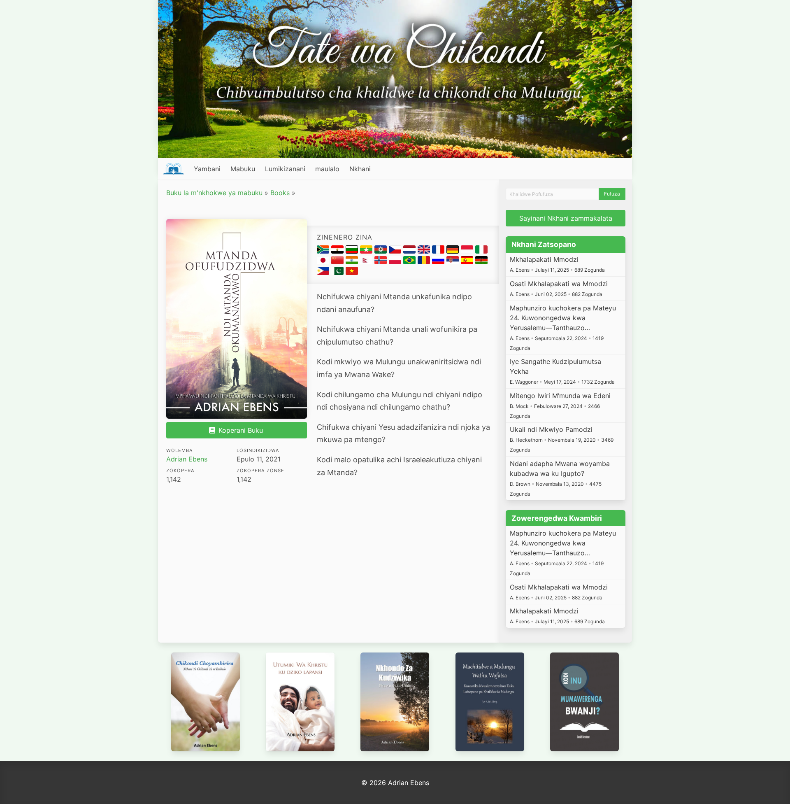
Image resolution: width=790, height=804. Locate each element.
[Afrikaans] (324, 251)
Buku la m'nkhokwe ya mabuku (214, 193)
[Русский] (439, 262)
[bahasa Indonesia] (468, 251)
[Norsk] (381, 262)
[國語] (338, 262)
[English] (425, 251)
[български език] (353, 251)
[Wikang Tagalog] (324, 272)
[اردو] (338, 272)
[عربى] (338, 251)
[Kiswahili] (481, 262)
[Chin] (381, 251)
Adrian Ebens (186, 459)
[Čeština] (396, 251)
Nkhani (360, 169)
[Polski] (396, 262)
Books (280, 193)
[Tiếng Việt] (352, 272)
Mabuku (242, 169)
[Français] (439, 251)
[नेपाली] (367, 262)
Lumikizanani (285, 169)
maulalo (327, 169)
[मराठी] (353, 262)
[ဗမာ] (367, 251)
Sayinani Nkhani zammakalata (565, 218)
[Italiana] (481, 251)
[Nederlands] (410, 251)
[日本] (324, 262)
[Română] (425, 262)
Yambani (207, 169)
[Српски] (453, 262)
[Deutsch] (453, 251)
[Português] (410, 262)
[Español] (468, 262)
